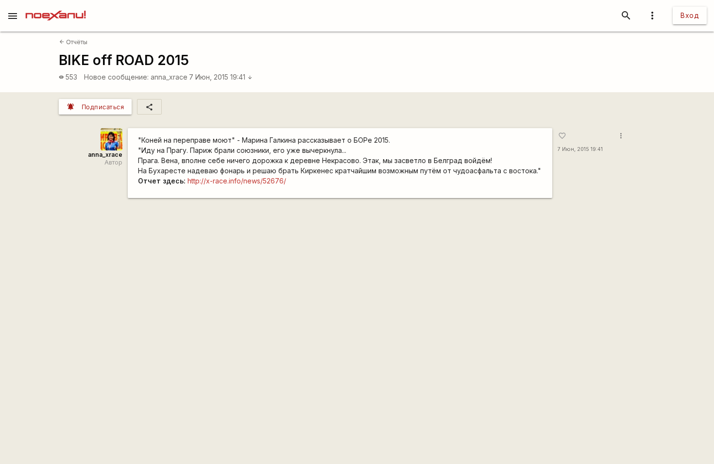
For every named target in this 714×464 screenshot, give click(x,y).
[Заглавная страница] (55, 7)
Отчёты (73, 42)
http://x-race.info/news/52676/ (236, 181)
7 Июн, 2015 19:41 (221, 77)
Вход (689, 15)
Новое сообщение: (116, 77)
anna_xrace (169, 77)
